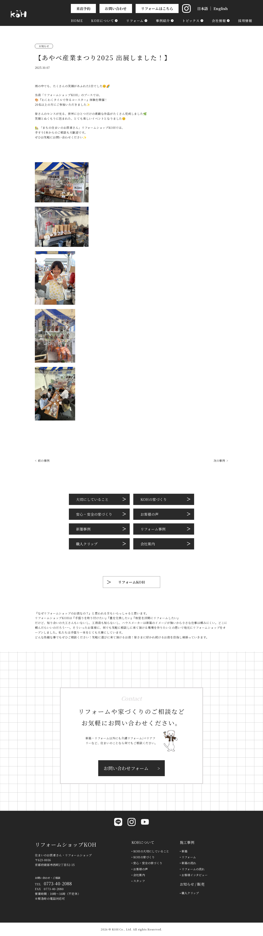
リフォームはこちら (157, 8)
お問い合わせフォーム (126, 768)
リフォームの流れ (193, 869)
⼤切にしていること (92, 499)
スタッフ (139, 881)
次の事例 (219, 460)
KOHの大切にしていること (151, 851)
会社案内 (147, 543)
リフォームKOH (131, 582)
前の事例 (44, 460)
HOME (77, 20)
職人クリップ (190, 893)
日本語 (202, 8)
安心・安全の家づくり (94, 514)
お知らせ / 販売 (192, 884)
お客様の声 (149, 514)
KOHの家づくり (153, 499)
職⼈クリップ (87, 543)
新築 (184, 851)
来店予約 (83, 8)
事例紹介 (163, 20)
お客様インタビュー (195, 875)
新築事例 (83, 529)
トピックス (191, 20)
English (220, 8)
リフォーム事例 (152, 529)
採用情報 (245, 20)
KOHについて (102, 20)
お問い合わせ (115, 8)
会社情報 (219, 20)
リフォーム (135, 20)
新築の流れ (189, 863)
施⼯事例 (187, 842)
